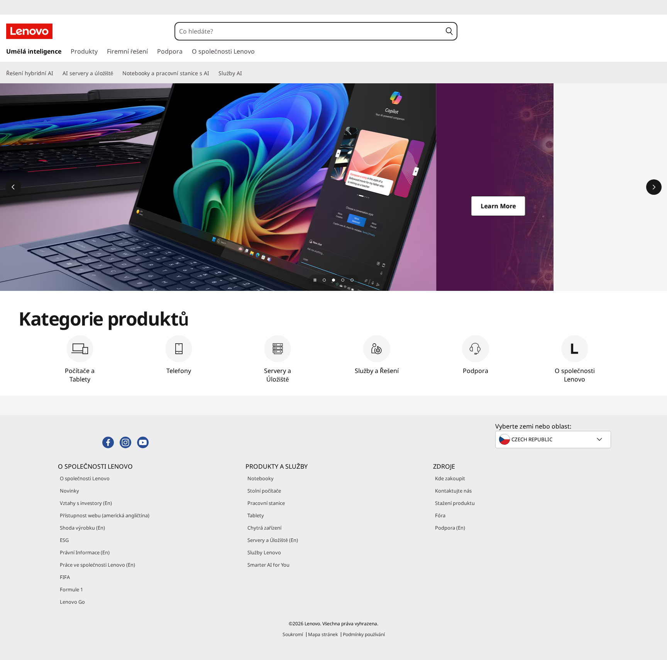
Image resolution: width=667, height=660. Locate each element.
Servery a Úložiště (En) (272, 540)
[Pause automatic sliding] (315, 280)
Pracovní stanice (266, 503)
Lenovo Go (72, 601)
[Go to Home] (29, 31)
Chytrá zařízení (264, 527)
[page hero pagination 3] (342, 280)
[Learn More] (333, 187)
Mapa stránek (323, 634)
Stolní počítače (264, 490)
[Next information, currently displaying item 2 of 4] (654, 187)
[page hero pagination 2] (333, 280)
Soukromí (293, 634)
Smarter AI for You (268, 564)
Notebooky (260, 478)
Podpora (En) (450, 527)
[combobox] (308, 31)
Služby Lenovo (264, 552)
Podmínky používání (364, 634)
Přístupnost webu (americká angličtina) (104, 515)
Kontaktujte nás (453, 490)
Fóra (440, 515)
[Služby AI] (245, 73)
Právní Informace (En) (85, 552)
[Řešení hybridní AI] (56, 73)
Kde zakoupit (450, 478)
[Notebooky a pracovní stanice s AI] (212, 73)
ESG (64, 540)
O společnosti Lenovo (85, 478)
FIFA (65, 577)
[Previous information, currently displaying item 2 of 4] (13, 187)
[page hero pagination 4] (352, 280)
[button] (449, 31)
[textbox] (553, 439)
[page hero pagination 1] (324, 280)
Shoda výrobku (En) (82, 527)
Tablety (255, 515)
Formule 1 (71, 589)
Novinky (69, 490)
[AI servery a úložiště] (116, 73)
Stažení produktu (455, 503)
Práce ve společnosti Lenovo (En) (97, 564)
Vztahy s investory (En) (86, 503)
